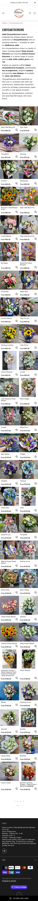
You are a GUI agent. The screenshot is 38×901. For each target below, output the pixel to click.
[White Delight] (28, 387)
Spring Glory (5, 590)
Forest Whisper (25, 670)
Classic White (5, 756)
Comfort (4, 181)
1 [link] (17, 801)
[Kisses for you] (9, 523)
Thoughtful (5, 154)
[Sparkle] (28, 717)
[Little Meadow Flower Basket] (9, 387)
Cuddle (3, 427)
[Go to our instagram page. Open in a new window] (4, 851)
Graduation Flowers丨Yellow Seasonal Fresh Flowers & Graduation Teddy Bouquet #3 (8, 673)
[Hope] (28, 496)
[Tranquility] (28, 523)
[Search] (30, 13)
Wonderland (24, 181)
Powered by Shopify (9, 881)
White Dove (24, 427)
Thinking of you (25, 702)
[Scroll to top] (19, 894)
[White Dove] (28, 415)
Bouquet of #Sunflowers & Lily (9, 208)
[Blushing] (28, 744)
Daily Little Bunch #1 (8, 127)
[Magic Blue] (28, 280)
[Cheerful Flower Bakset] (9, 632)
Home (4, 23)
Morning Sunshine (7, 345)
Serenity (23, 617)
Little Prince (24, 345)
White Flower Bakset (27, 643)
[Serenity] (28, 605)
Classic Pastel (6, 783)
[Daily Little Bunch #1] (9, 115)
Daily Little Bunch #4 (27, 236)
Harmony (23, 154)
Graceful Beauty (6, 318)
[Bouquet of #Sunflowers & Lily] (9, 196)
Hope (22, 508)
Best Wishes (5, 454)
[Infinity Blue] (9, 496)
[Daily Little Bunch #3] (28, 196)
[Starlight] (9, 469)
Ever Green (24, 127)
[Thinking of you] (28, 690)
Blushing (23, 756)
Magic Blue (24, 291)
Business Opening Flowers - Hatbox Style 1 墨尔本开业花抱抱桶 (28, 784)
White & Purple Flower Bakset (8, 562)
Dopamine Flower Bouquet (26, 264)
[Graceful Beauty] (9, 306)
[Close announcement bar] (34, 2)
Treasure (23, 481)
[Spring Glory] (9, 578)
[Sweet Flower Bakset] (9, 605)
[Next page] (23, 802)
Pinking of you (25, 561)
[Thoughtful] (9, 142)
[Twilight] (28, 442)
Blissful (3, 702)
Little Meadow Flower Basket (8, 399)
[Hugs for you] (28, 306)
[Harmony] (28, 142)
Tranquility (23, 534)
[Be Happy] (9, 251)
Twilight (22, 454)
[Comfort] (9, 169)
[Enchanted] (9, 280)
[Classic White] (9, 744)
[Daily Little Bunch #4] (28, 224)
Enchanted (4, 291)
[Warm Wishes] (28, 578)
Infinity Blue (5, 508)
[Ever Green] (28, 115)
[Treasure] (28, 469)
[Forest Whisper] (28, 658)
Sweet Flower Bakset (8, 617)
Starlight (4, 481)
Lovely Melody (6, 236)
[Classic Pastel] (9, 771)
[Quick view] (16, 130)
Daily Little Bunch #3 (27, 207)
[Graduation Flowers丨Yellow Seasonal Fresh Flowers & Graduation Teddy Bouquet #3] (9, 658)
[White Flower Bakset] (28, 632)
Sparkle (22, 729)
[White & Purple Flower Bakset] (9, 549)
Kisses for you (6, 534)
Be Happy (4, 263)
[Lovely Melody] (9, 224)
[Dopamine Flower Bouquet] (28, 251)
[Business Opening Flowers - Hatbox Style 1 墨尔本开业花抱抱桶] (28, 771)
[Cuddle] (9, 415)
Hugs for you (24, 318)
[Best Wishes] (9, 442)
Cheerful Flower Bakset (9, 643)
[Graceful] (9, 717)
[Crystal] (28, 360)
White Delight (24, 399)
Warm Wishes (24, 590)
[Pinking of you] (28, 549)
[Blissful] (9, 690)
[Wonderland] (28, 169)
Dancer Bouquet (6, 372)
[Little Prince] (28, 333)
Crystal (22, 372)
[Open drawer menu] (3, 13)
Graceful (4, 729)
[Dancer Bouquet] (9, 360)
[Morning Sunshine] (9, 333)
